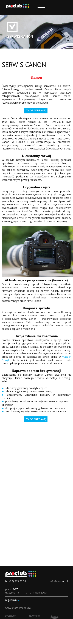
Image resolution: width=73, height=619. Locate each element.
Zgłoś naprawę (36, 110)
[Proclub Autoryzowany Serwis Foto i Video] (17, 7)
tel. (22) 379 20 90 (15, 581)
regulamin (12, 600)
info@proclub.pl (59, 581)
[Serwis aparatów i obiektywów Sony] (34, 616)
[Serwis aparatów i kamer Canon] (10, 616)
